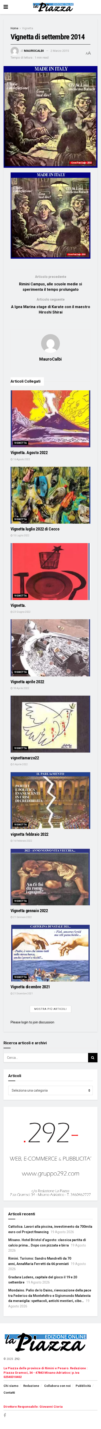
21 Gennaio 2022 (22, 917)
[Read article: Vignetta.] (50, 571)
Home (14, 28)
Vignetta (27, 28)
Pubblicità (83, 1386)
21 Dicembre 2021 (23, 993)
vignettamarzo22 (25, 757)
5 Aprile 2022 (20, 764)
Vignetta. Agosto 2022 (29, 452)
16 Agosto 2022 (21, 459)
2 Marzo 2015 (59, 50)
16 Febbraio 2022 (22, 840)
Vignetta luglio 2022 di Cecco (35, 528)
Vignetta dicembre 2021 (30, 986)
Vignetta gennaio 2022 (29, 910)
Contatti (9, 1392)
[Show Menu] (6, 7)
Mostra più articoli (50, 1009)
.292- (17, 1359)
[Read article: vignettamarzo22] (50, 724)
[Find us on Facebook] (5, 1415)
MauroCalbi (34, 50)
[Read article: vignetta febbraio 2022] (50, 800)
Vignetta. (18, 605)
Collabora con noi (57, 1386)
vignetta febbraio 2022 (29, 834)
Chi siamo (11, 1386)
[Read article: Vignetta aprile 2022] (50, 647)
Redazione (31, 1386)
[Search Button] (92, 1057)
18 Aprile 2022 (21, 688)
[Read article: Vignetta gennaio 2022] (50, 876)
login (24, 1022)
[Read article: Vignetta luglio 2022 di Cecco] (50, 495)
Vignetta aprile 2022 (27, 681)
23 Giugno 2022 (22, 612)
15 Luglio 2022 (21, 535)
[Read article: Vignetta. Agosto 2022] (50, 418)
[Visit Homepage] (53, 7)
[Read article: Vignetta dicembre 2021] (50, 953)
